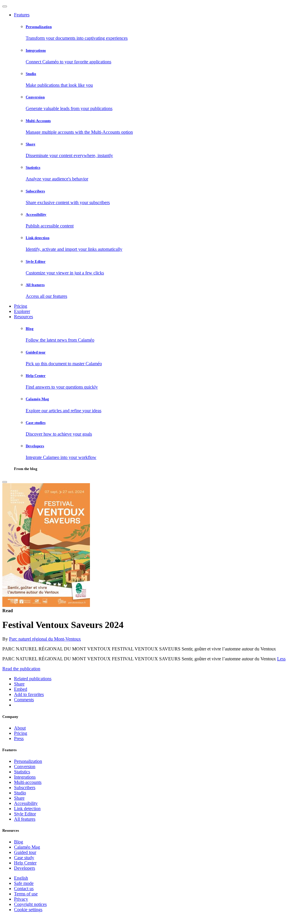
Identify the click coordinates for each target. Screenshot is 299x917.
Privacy (21, 899)
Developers (24, 868)
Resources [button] (23, 316)
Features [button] (21, 14)
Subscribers (24, 787)
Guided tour (25, 852)
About (20, 727)
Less (281, 658)
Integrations (25, 777)
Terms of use (26, 893)
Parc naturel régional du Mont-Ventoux (45, 638)
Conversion (24, 766)
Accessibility (26, 803)
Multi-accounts (27, 782)
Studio (20, 792)
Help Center (25, 862)
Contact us (24, 888)
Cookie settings (28, 909)
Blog (18, 841)
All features (24, 819)
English (21, 878)
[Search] (4, 482)
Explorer (22, 311)
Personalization (28, 761)
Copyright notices (30, 904)
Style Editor (25, 813)
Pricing (20, 306)
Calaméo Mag (27, 847)
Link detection (27, 808)
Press (19, 738)
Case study (24, 857)
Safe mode (24, 883)
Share (19, 798)
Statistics (22, 771)
